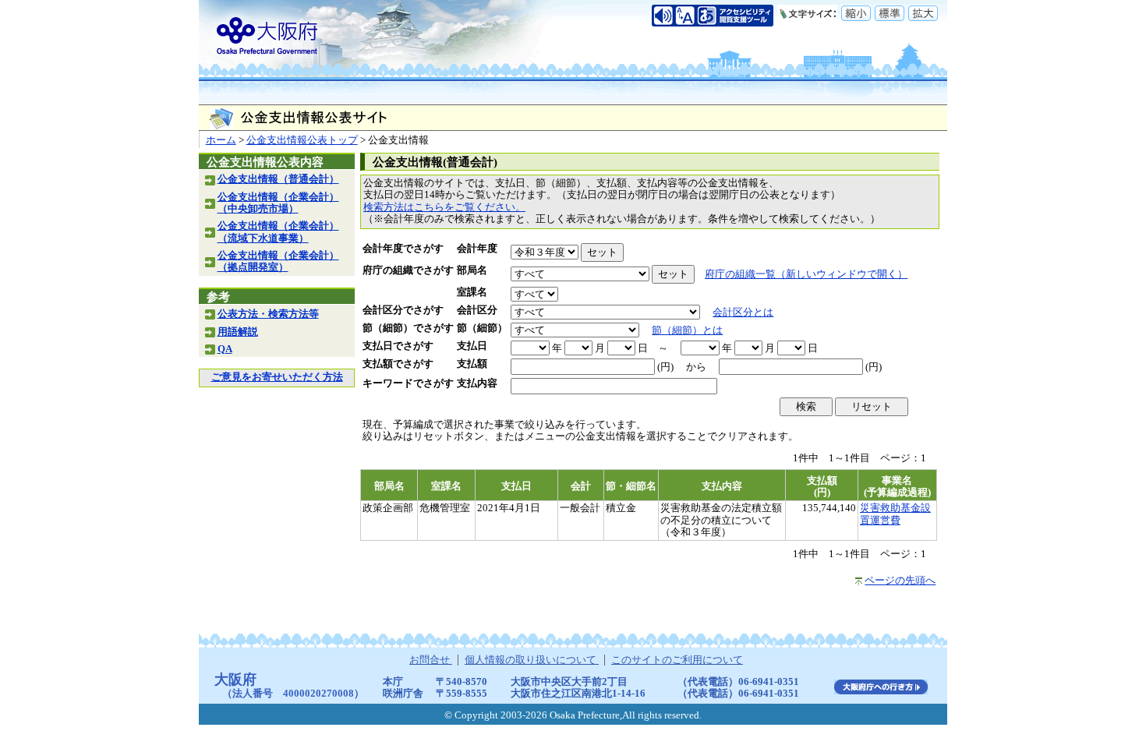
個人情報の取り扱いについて (532, 660)
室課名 (472, 292)
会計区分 (477, 310)
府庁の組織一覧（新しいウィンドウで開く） (806, 274)
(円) (665, 367)
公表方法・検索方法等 (268, 314)
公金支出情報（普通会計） (278, 179)
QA (225, 349)
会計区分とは (743, 312)
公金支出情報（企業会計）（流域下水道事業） (278, 232)
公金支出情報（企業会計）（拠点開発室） (278, 261)
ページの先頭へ (900, 580)
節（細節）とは (687, 330)
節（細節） (482, 328)
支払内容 (477, 383)
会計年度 (477, 248)
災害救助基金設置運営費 (895, 514)
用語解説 (238, 332)
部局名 (472, 270)
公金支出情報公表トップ (302, 140)
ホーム (221, 140)
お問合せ (430, 660)
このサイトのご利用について (677, 660)
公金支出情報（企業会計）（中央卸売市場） (278, 203)
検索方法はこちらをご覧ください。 (444, 207)
